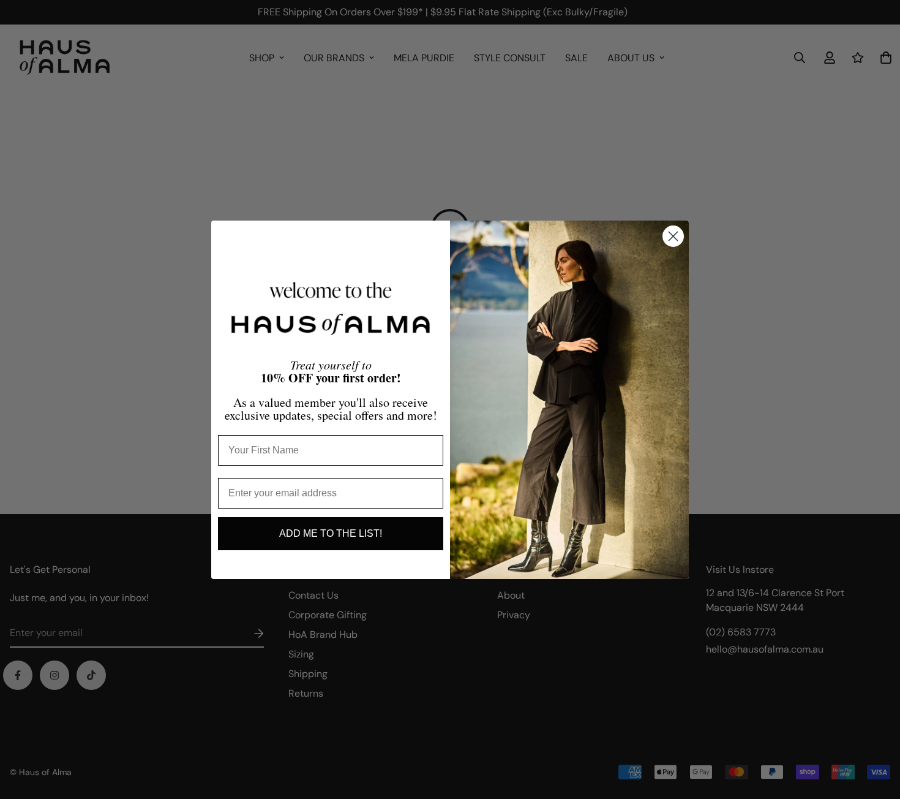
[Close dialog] (673, 236)
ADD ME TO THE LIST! (330, 533)
